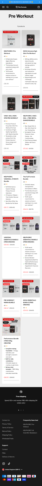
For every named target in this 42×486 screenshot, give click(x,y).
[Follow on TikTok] (9, 463)
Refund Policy (6, 431)
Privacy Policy (6, 424)
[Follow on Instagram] (3, 463)
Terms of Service (7, 428)
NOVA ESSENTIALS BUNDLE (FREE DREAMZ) (29, 302)
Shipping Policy (7, 435)
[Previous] (2, 2)
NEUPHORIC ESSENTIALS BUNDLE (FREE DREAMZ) (30, 239)
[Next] (39, 2)
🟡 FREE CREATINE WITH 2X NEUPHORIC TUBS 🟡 (21, 2)
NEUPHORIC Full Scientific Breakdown (30, 431)
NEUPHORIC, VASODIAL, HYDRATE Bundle (11, 179)
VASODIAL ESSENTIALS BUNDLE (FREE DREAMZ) (11, 239)
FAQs (3, 453)
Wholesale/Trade (7, 439)
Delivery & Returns (8, 457)
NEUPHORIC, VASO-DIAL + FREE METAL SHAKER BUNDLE (30, 118)
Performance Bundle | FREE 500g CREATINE (11, 341)
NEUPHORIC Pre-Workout (29, 425)
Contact (5, 449)
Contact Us (6, 420)
